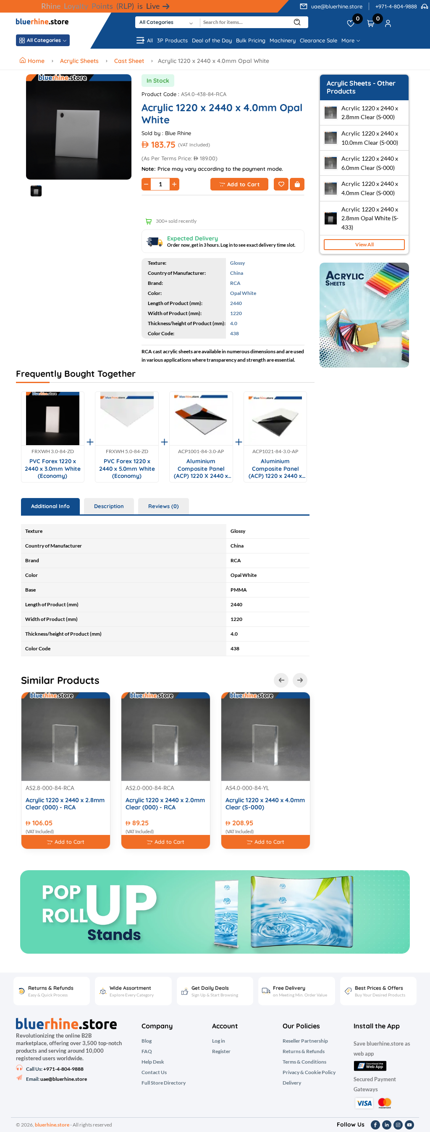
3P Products (172, 40)
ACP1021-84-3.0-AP (275, 451)
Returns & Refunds (304, 1051)
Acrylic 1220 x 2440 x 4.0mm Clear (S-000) (265, 804)
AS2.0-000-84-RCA (150, 787)
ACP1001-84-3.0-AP (201, 451)
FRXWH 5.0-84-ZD (127, 451)
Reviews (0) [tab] (163, 506)
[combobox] (167, 22)
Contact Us (154, 1072)
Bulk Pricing (250, 40)
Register (221, 1051)
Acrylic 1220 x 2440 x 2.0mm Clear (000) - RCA (165, 804)
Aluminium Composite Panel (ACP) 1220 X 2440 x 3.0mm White (201, 468)
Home (37, 61)
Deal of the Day (212, 40)
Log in (218, 1040)
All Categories (44, 40)
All (150, 40)
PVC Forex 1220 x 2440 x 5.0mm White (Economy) (127, 468)
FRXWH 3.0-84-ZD (52, 451)
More (348, 40)
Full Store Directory (164, 1082)
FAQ (147, 1051)
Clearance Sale (318, 40)
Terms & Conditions (304, 1061)
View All (364, 244)
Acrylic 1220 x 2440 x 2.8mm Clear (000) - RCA (65, 804)
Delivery (292, 1082)
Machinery (283, 40)
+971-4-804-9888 (396, 6)
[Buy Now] (297, 184)
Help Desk (153, 1061)
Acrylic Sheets (79, 61)
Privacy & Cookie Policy (309, 1072)
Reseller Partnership (305, 1040)
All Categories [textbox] (156, 22)
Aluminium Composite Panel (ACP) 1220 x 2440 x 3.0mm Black (275, 468)
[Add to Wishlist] (281, 184)
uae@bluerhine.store (336, 6)
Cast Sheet (129, 61)
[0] (350, 22)
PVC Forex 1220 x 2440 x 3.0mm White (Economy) (53, 468)
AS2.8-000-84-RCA (50, 787)
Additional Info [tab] (50, 506)
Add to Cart (243, 184)
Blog (147, 1040)
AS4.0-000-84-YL (247, 787)
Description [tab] (109, 506)
